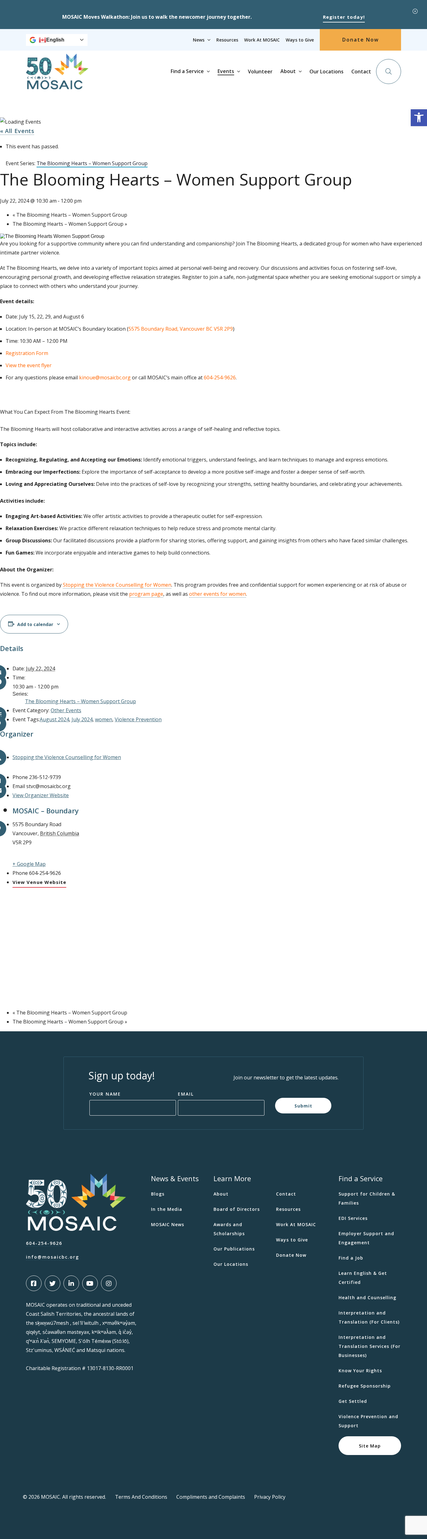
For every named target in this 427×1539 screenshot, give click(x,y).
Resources (227, 40)
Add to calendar (35, 624)
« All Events (17, 131)
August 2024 (54, 719)
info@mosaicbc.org (52, 1257)
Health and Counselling (367, 1297)
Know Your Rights (360, 1371)
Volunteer (260, 71)
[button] (419, 117)
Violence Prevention (138, 719)
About (288, 71)
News (198, 40)
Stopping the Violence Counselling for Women (117, 584)
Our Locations (326, 71)
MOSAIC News (167, 1224)
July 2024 (82, 719)
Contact (361, 71)
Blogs (157, 1194)
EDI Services (353, 1218)
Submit (303, 1105)
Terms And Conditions (141, 1496)
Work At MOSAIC (262, 40)
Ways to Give (300, 40)
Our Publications (234, 1249)
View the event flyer (29, 365)
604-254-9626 (44, 1243)
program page (146, 593)
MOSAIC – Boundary (46, 810)
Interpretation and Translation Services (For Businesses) (369, 1346)
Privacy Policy (269, 1496)
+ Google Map (29, 864)
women (103, 719)
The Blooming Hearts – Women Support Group (70, 214)
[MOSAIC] (57, 84)
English (55, 39)
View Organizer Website (41, 795)
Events (226, 71)
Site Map (370, 1445)
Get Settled (353, 1401)
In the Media (166, 1209)
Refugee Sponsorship (365, 1386)
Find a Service (187, 71)
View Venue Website (39, 882)
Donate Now (360, 39)
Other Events (66, 710)
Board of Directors (237, 1209)
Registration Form (27, 353)
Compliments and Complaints (210, 1496)
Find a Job (351, 1258)
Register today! (344, 17)
